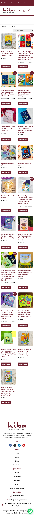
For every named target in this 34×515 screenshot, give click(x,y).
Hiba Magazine (18, 511)
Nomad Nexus (23, 513)
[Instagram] (14, 445)
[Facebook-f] (10, 445)
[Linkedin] (19, 445)
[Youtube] (23, 445)
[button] (19, 10)
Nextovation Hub (11, 513)
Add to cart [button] (6, 66)
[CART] (29, 10)
